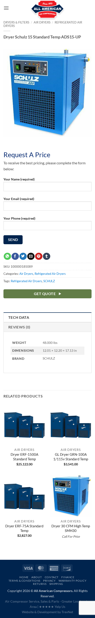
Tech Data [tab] (18, 317)
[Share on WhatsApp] (7, 256)
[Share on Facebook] (15, 256)
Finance (67, 577)
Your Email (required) (18, 199)
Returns (39, 584)
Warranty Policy (72, 580)
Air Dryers (26, 274)
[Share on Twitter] (23, 256)
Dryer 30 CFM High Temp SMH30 (70, 528)
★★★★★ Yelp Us (52, 607)
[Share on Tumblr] (46, 256)
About (36, 577)
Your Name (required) (19, 179)
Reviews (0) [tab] (19, 327)
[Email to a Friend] (30, 256)
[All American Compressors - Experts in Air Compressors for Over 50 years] (47, 11)
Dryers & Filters (16, 22)
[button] (6, 8)
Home (23, 577)
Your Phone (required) (19, 218)
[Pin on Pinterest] (38, 256)
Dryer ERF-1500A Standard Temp (24, 456)
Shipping (56, 584)
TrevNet (67, 612)
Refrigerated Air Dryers (50, 274)
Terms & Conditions (24, 580)
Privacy (49, 580)
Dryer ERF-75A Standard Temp (24, 528)
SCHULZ (49, 281)
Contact (52, 577)
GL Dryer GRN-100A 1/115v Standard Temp (70, 456)
